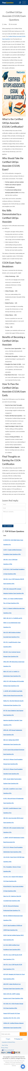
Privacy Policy (4, 1047)
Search (24, 1034)
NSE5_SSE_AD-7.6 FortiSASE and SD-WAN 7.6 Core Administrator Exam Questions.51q (12, 622)
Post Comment (8, 526)
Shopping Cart (18, 1039)
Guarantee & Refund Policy (8, 1042)
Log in (8, 1039)
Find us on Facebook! (8, 1050)
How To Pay (5, 1045)
